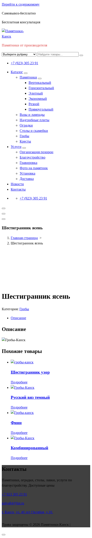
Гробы (24, 136)
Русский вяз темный (30, 397)
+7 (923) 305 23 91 (24, 63)
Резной (34, 104)
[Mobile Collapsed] (25, 73)
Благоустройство (32, 157)
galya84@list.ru (13, 503)
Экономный (38, 99)
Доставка (27, 179)
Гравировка (28, 163)
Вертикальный (40, 83)
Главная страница (24, 238)
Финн (16, 422)
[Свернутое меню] (3, 208)
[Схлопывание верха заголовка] (3, 219)
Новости (17, 184)
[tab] (50, 318)
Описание (18, 318)
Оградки (26, 125)
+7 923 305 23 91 (14, 494)
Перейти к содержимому (21, 4)
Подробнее (19, 382)
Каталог (17, 72)
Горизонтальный (41, 88)
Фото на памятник (34, 168)
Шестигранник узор (30, 372)
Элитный (36, 93)
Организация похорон (36, 152)
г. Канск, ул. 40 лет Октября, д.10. (27, 512)
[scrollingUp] (3, 534)
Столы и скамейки (34, 131)
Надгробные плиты (34, 120)
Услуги (16, 147)
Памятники (28, 77)
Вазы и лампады (32, 115)
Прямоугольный (41, 109)
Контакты (18, 189)
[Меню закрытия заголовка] (3, 213)
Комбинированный (29, 447)
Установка (27, 173)
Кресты (25, 141)
